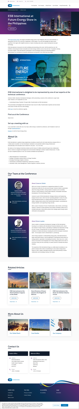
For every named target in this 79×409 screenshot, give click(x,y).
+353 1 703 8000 (30, 1)
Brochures (10, 395)
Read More (12, 301)
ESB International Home (13, 9)
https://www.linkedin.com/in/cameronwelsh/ (18, 202)
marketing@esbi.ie (16, 128)
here (11, 109)
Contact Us (21, 1)
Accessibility (43, 392)
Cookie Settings (27, 395)
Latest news (12, 28)
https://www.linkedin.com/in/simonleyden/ (18, 238)
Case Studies (55, 5)
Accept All (64, 405)
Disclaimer (58, 392)
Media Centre (12, 1)
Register (10, 131)
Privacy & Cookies (28, 392)
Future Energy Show (14, 39)
